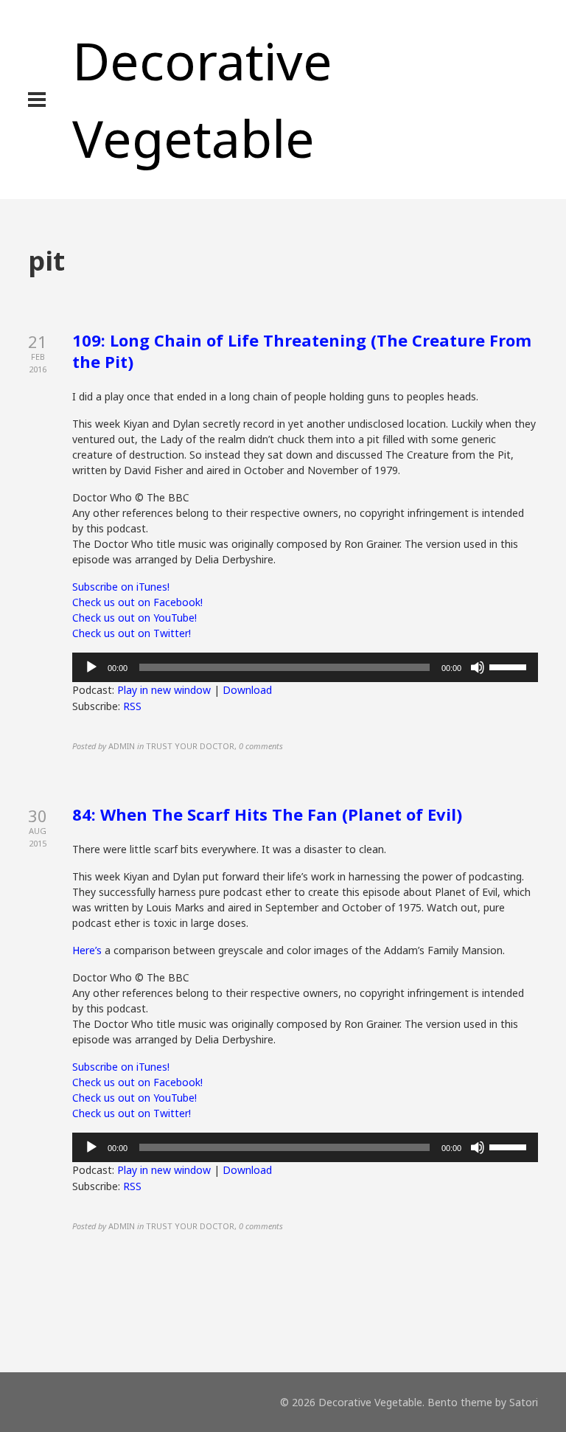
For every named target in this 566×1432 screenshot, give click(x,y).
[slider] (510, 666)
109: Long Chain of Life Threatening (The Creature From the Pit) (301, 350)
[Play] (91, 667)
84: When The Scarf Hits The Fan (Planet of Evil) (267, 814)
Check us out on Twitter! (131, 633)
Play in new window (164, 690)
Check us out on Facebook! (137, 602)
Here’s (88, 950)
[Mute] (477, 667)
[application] (304, 667)
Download (247, 690)
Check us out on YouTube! (134, 618)
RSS (132, 706)
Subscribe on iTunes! (121, 587)
